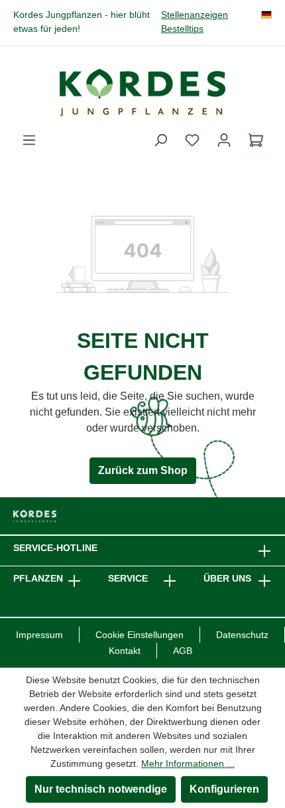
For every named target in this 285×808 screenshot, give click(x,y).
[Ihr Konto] (224, 140)
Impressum (39, 634)
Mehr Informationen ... (188, 763)
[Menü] (29, 140)
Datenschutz (242, 634)
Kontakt (125, 650)
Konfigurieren (224, 789)
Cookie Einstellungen (139, 634)
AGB (182, 650)
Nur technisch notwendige (100, 789)
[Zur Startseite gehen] (142, 92)
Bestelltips (182, 29)
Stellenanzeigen (194, 15)
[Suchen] (160, 140)
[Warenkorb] (256, 140)
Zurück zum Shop (143, 470)
